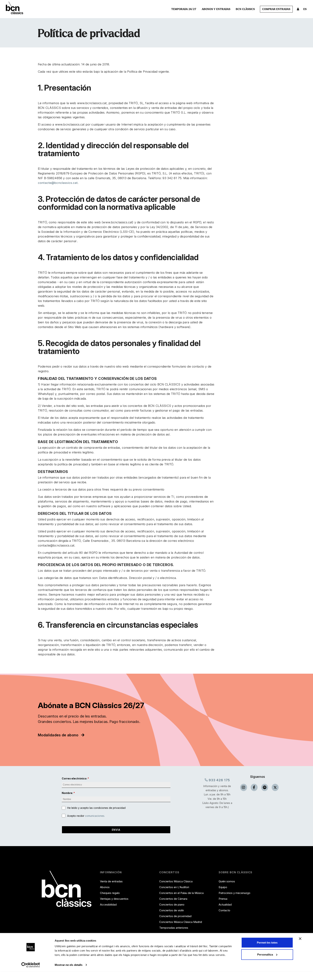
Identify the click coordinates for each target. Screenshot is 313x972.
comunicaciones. (95, 815)
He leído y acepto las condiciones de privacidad (96, 807)
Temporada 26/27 (183, 9)
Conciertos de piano (171, 904)
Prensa (223, 898)
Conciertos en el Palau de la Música (181, 893)
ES (305, 9)
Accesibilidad (108, 904)
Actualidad (225, 904)
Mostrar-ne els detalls (68, 964)
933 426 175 (219, 780)
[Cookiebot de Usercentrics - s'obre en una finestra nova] (31, 965)
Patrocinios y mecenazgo (234, 893)
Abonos (105, 887)
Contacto (224, 910)
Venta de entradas (111, 881)
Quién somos (227, 881)
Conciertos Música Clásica (176, 881)
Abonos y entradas (216, 9)
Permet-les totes (267, 942)
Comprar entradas (276, 9)
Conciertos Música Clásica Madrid (180, 922)
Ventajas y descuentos (114, 898)
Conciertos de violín (171, 910)
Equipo (223, 887)
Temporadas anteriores (173, 927)
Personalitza (265, 954)
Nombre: (67, 792)
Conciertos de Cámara (173, 898)
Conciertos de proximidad (175, 916)
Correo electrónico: (74, 778)
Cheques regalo (110, 893)
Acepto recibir (86, 815)
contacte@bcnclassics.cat (58, 183)
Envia (116, 829)
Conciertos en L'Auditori (174, 887)
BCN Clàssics (245, 9)
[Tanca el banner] (300, 938)
